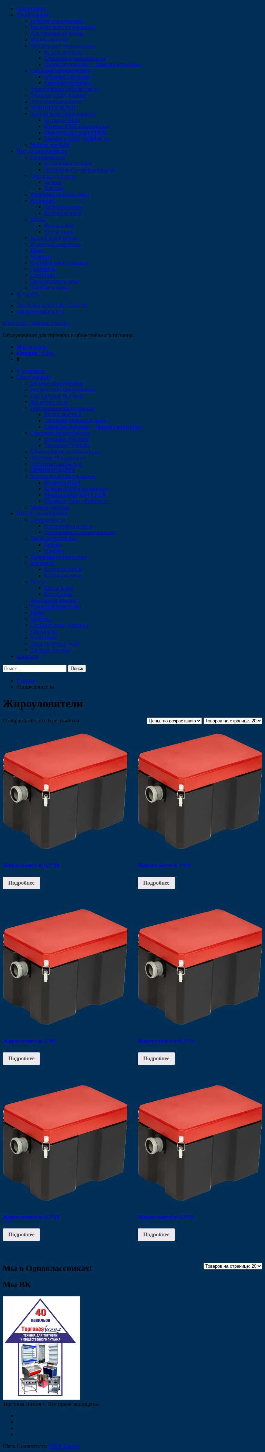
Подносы (41, 256)
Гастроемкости (47, 157)
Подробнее (21, 883)
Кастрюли (42, 201)
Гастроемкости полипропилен (79, 170)
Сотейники (43, 275)
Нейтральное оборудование (62, 46)
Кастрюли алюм (63, 207)
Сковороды (43, 269)
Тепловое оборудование (58, 95)
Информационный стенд (59, 194)
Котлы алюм (58, 225)
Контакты (28, 294)
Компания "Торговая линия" (36, 323)
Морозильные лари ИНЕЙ (75, 132)
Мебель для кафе (50, 145)
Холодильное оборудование (63, 114)
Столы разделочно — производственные (92, 64)
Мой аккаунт (32, 347)
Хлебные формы (49, 287)
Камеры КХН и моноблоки (76, 126)
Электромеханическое (56, 101)
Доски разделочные (53, 176)
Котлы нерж (58, 232)
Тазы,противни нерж (55, 281)
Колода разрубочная (54, 238)
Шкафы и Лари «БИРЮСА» (77, 139)
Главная (26, 680)
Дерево (52, 182)
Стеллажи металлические (60, 70)
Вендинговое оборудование (63, 27)
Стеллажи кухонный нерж (75, 58)
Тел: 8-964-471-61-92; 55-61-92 (52, 305)
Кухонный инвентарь (55, 244)
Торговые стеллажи (67, 83)
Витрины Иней (62, 120)
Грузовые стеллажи (67, 77)
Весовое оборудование (57, 21)
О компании (31, 8)
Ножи (37, 250)
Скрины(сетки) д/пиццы (59, 263)
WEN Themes (64, 1446)
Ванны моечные (63, 52)
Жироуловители (49, 39)
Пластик (54, 188)
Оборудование (34, 15)
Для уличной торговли (57, 33)
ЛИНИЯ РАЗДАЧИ (53, 108)
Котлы (38, 219)
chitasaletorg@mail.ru (40, 312)
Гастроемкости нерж (68, 163)
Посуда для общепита (42, 151)
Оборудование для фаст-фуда (64, 89)
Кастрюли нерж (62, 213)
